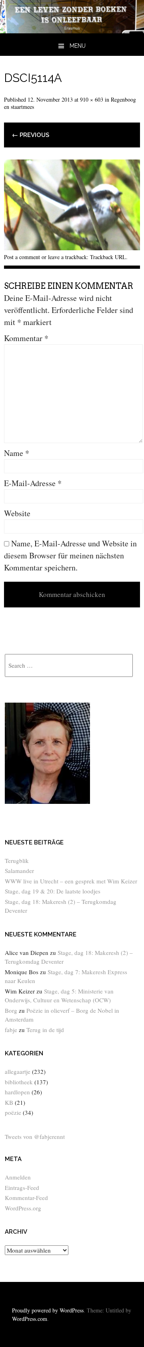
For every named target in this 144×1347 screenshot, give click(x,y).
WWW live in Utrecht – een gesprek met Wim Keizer (71, 881)
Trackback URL (108, 257)
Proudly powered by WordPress (48, 1310)
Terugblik (17, 860)
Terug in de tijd (45, 1030)
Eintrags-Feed (22, 1187)
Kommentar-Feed (26, 1198)
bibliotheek (19, 1082)
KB (9, 1102)
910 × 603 (91, 99)
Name (16, 453)
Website (17, 513)
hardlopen (17, 1092)
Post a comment (22, 257)
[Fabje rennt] (72, 30)
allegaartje (17, 1071)
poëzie (13, 1112)
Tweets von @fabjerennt (35, 1136)
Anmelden (18, 1177)
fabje (11, 1030)
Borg (11, 1010)
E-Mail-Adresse (33, 483)
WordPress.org (23, 1208)
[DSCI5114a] (72, 247)
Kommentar (26, 338)
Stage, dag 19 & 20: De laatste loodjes (52, 891)
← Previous (30, 135)
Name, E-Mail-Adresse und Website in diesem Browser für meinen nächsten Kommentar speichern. (70, 555)
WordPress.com (29, 1318)
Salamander (19, 871)
